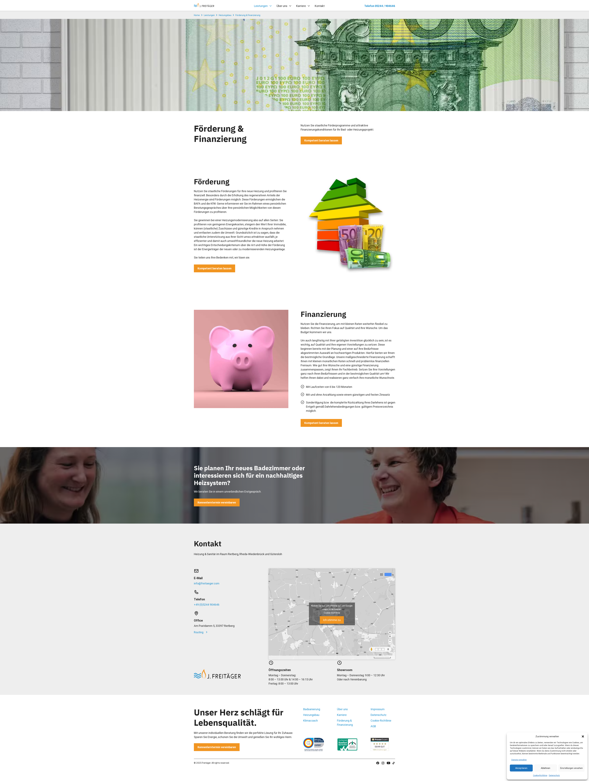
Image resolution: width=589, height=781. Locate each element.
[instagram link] (377, 763)
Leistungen (261, 6)
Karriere (301, 6)
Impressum (378, 709)
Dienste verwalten (519, 760)
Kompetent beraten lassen (321, 140)
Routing (198, 632)
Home (197, 15)
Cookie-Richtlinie (540, 775)
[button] (582, 736)
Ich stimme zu (332, 620)
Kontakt (320, 6)
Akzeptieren (521, 768)
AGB (373, 726)
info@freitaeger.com (206, 583)
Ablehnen (545, 768)
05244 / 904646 (379, 6)
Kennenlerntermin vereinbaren (217, 502)
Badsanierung (311, 709)
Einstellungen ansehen (571, 768)
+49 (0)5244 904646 (206, 604)
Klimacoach (310, 720)
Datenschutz (554, 775)
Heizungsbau (311, 715)
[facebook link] (383, 763)
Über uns (282, 6)
